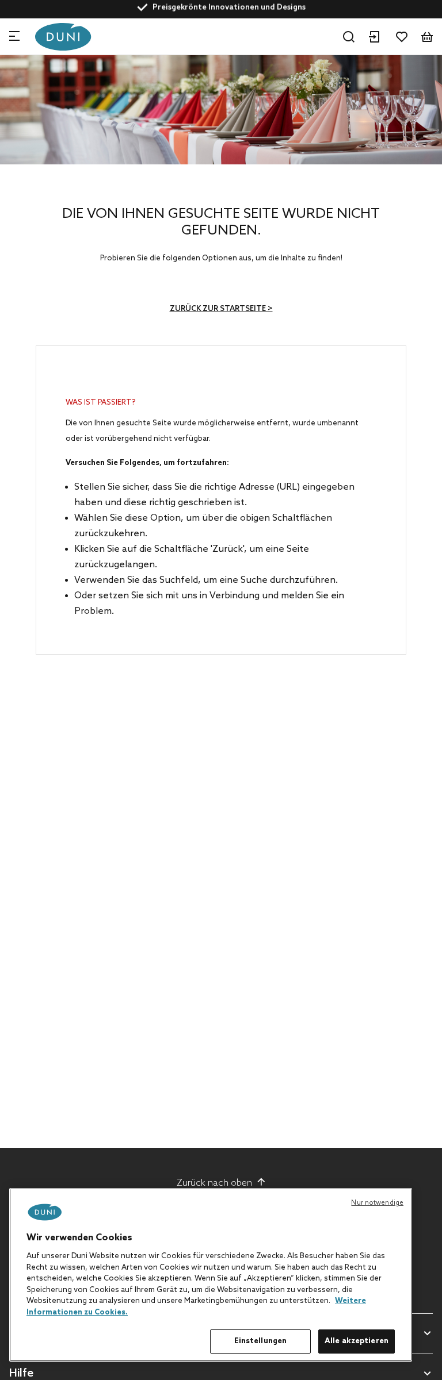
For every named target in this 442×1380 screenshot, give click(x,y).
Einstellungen (260, 1341)
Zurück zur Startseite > (221, 309)
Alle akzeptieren (356, 1341)
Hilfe (21, 1374)
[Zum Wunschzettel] (401, 37)
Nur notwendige (377, 1203)
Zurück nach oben (214, 1183)
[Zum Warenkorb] (427, 37)
